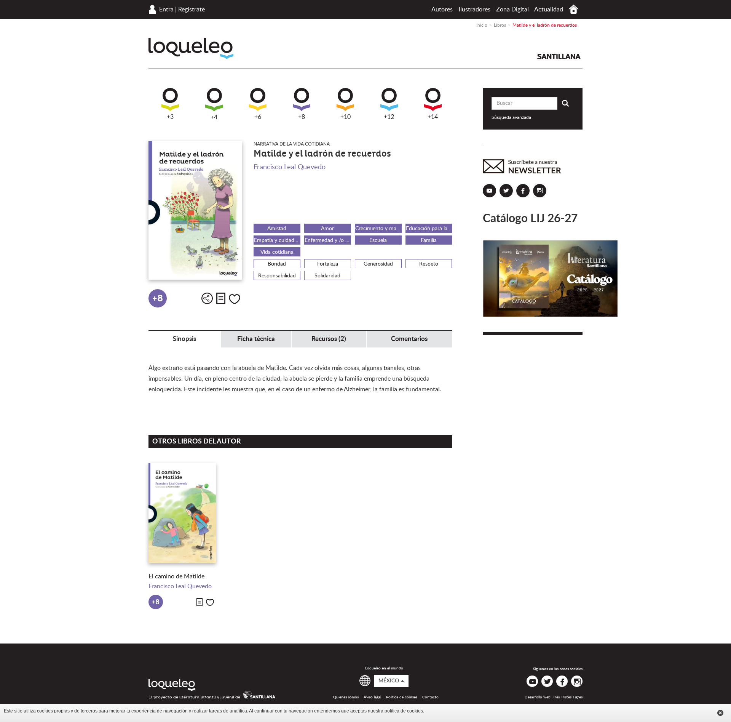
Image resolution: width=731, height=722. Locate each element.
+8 (301, 117)
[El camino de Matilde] (182, 513)
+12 (389, 117)
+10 (345, 117)
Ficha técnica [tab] (256, 339)
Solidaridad (327, 276)
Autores (442, 9)
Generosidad (378, 264)
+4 (214, 117)
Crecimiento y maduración (378, 228)
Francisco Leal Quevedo (290, 167)
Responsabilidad (277, 276)
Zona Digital (512, 9)
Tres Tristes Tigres (568, 697)
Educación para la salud (429, 228)
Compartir (207, 298)
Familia (429, 240)
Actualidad (548, 9)
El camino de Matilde (176, 576)
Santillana (559, 56)
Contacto (430, 697)
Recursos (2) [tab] (328, 339)
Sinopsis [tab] (184, 339)
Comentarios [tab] (409, 339)
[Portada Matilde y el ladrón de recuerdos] (195, 210)
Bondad (277, 264)
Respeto (428, 264)
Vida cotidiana (277, 252)
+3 (170, 117)
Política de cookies (401, 697)
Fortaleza (327, 264)
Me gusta (234, 299)
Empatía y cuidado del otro (277, 240)
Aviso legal (372, 697)
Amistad (276, 228)
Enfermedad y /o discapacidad (328, 240)
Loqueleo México (190, 48)
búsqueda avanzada (511, 117)
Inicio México (573, 9)
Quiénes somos (346, 697)
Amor (327, 228)
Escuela (378, 240)
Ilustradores (474, 9)
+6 (257, 117)
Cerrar (720, 713)
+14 (433, 117)
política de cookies (404, 711)
